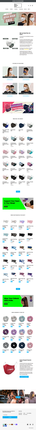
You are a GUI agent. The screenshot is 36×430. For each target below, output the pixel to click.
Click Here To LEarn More (24, 376)
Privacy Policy (20, 413)
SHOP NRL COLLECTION (26, 79)
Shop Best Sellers (10, 79)
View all (18, 191)
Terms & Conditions (29, 413)
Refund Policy (20, 414)
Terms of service (25, 414)
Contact (24, 413)
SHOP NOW (18, 397)
